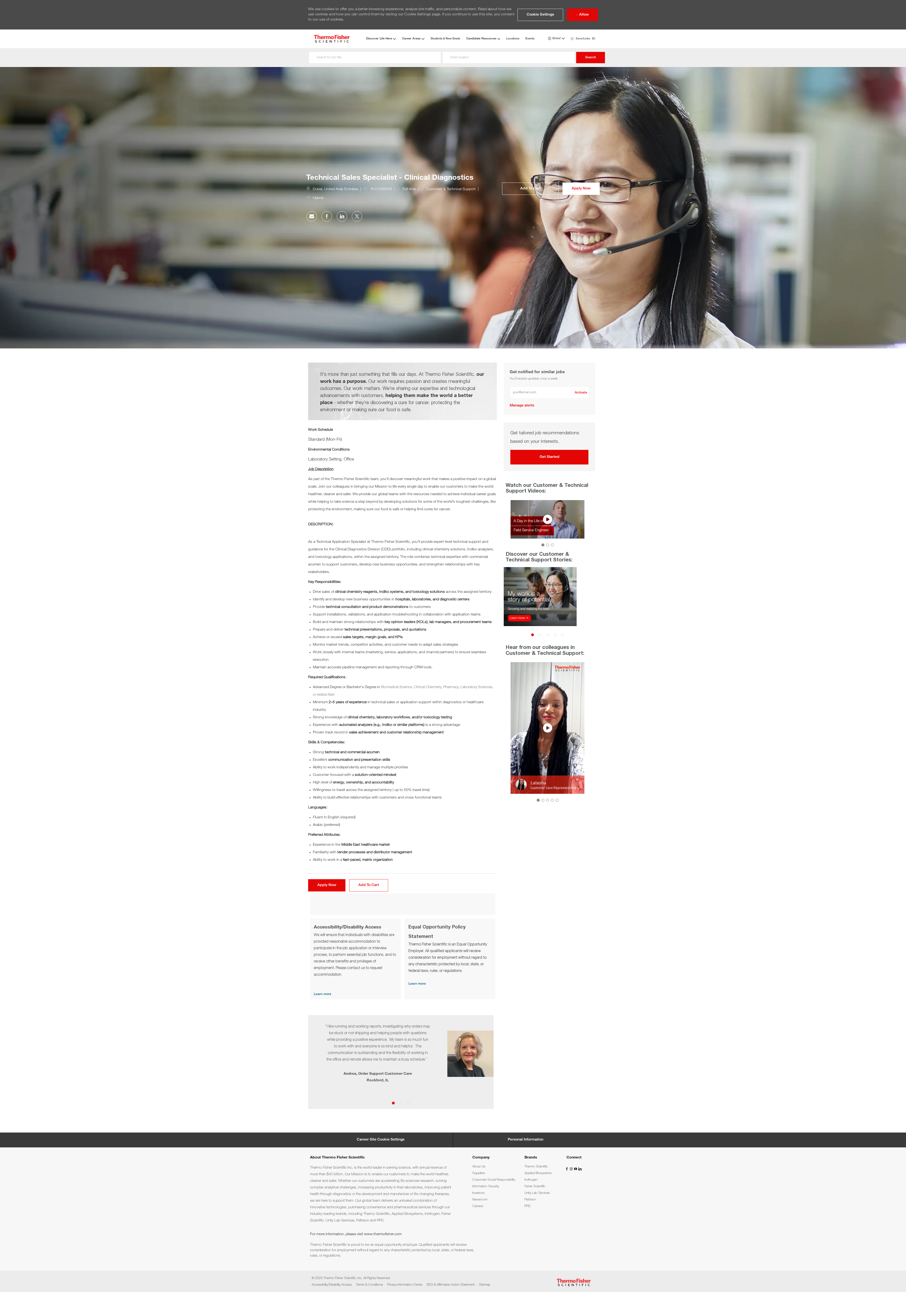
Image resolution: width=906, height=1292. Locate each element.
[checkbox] (530, 189)
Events (529, 38)
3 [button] (408, 1103)
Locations (512, 38)
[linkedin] (579, 1169)
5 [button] (562, 635)
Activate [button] (581, 392)
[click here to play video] (548, 519)
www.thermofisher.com (383, 1234)
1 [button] (393, 1103)
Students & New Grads (445, 38)
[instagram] (572, 1169)
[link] (522, 406)
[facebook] (567, 1169)
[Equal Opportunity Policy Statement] (450, 959)
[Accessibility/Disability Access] (355, 959)
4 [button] (555, 635)
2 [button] (400, 1103)
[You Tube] (576, 1169)
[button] (540, 15)
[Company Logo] (331, 38)
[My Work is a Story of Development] (505, 604)
